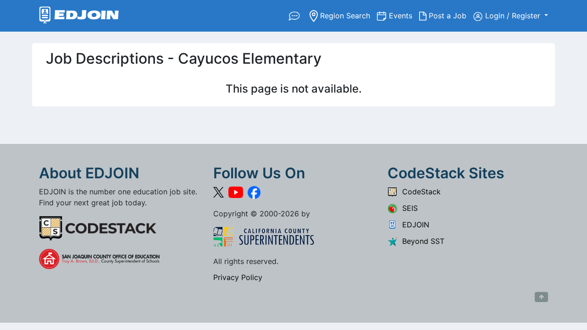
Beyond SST (421, 241)
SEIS (408, 208)
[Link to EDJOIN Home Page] (79, 16)
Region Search (347, 15)
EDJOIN (413, 224)
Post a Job (449, 15)
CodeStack (419, 191)
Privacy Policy (237, 277)
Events (404, 15)
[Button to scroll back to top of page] (541, 297)
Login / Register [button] (514, 15)
